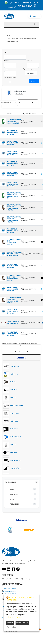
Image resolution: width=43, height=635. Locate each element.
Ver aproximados (10, 77)
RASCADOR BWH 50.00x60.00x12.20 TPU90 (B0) (12, 333)
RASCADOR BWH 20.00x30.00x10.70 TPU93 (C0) (12, 163)
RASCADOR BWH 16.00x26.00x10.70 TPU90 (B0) (12, 289)
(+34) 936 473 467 (10, 588)
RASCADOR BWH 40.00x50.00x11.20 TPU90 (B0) (12, 173)
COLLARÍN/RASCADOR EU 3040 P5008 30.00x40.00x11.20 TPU (14, 195)
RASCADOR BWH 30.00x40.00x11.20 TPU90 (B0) (12, 230)
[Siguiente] (32, 102)
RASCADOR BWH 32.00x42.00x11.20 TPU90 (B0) (12, 142)
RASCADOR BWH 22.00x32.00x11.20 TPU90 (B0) (12, 265)
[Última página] (36, 102)
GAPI (12, 489)
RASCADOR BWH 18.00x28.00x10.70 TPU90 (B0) (12, 311)
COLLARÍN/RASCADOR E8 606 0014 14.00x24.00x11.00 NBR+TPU (14, 300)
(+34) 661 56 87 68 (9, 591)
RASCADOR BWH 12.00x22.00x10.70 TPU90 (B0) (12, 153)
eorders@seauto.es (31, 2)
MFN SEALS (14, 494)
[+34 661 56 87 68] (6, 2)
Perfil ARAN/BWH (12, 41)
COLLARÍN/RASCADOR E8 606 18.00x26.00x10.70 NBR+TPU (14, 241)
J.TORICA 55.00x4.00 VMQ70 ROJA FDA (13, 322)
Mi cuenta (36, 16)
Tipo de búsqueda (29, 69)
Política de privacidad (15, 617)
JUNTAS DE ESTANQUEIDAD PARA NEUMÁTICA (21, 38)
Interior (6, 61)
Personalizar (12, 627)
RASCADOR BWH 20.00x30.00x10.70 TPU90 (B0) (12, 132)
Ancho (6, 69)
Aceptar (10, 623)
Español (10, 7)
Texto (6, 52)
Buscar (34, 81)
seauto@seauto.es (10, 594)
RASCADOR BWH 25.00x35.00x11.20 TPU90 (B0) (12, 184)
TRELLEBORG (14, 504)
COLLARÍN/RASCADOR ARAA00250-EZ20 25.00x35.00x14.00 (14, 253)
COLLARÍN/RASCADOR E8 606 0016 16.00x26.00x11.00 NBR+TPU (14, 219)
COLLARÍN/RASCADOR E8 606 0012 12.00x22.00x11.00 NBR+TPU (14, 207)
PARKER (13, 499)
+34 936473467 (16, 2)
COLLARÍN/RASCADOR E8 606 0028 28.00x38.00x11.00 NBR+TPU (14, 278)
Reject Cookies (22, 623)
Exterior (29, 61)
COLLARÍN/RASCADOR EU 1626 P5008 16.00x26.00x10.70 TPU (14, 121)
